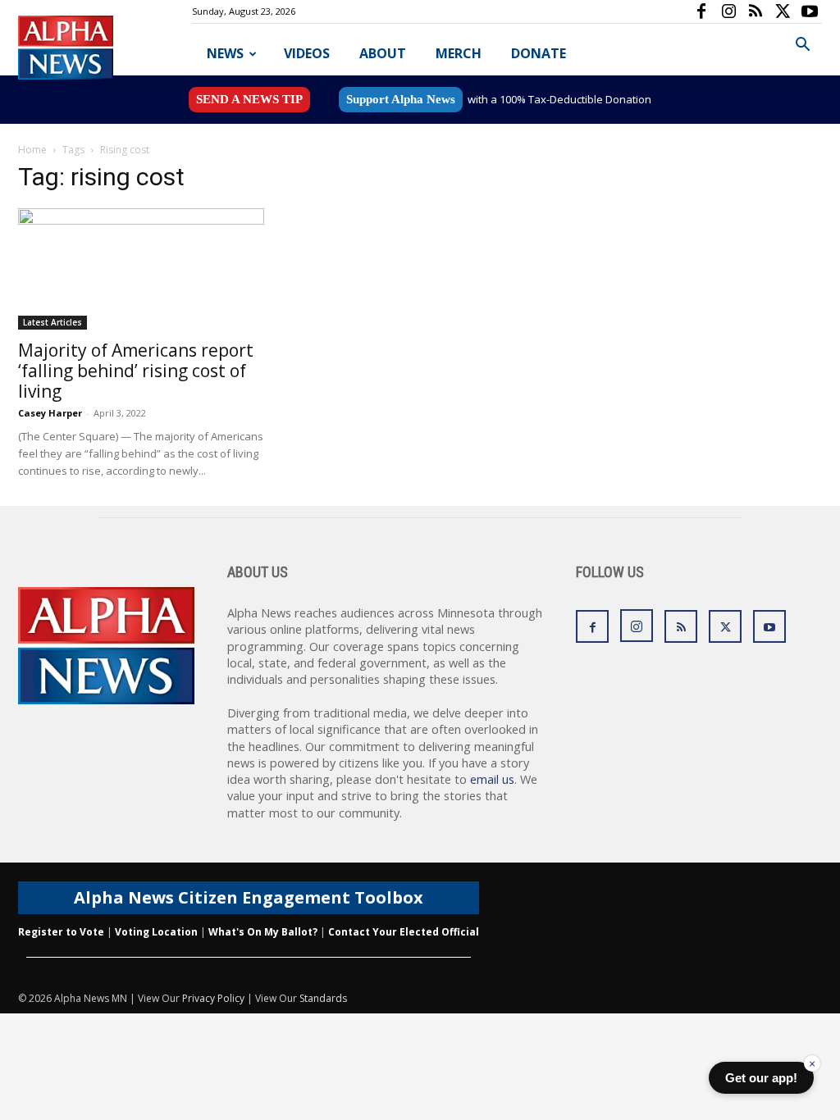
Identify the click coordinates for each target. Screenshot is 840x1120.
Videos (307, 53)
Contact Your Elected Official (403, 932)
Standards (323, 998)
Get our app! (761, 1078)
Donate (538, 53)
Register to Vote (61, 932)
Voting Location (156, 932)
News (225, 53)
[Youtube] (809, 11)
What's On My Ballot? (262, 932)
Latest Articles (52, 322)
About (382, 53)
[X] (782, 11)
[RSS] (755, 11)
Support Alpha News (400, 99)
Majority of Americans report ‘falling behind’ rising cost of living (135, 371)
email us (492, 779)
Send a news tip (249, 99)
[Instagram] (728, 11)
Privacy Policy (213, 998)
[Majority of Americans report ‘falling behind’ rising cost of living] (141, 269)
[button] (802, 46)
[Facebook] (701, 11)
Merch (459, 53)
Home (32, 150)
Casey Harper (50, 413)
